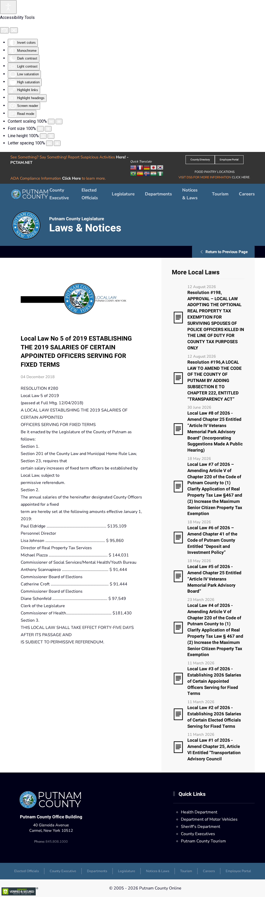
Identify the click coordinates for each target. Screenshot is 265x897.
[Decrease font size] (40, 128)
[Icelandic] (147, 173)
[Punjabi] (153, 173)
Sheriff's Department (200, 826)
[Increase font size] (48, 128)
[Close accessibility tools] (14, 30)
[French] (140, 167)
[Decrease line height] (43, 136)
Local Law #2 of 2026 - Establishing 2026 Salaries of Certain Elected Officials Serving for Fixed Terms (214, 716)
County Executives (198, 834)
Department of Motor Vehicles (209, 819)
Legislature (123, 194)
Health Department (199, 812)
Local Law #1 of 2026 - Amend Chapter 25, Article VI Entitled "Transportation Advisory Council (214, 749)
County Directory (200, 159)
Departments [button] (158, 194)
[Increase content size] (59, 121)
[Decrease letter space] (49, 143)
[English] (133, 167)
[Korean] (160, 167)
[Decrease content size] (51, 121)
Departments (97, 871)
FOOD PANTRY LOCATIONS (214, 172)
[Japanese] (153, 167)
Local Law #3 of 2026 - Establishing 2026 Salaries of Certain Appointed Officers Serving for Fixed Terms (214, 681)
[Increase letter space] (57, 143)
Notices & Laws (189, 194)
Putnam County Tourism (203, 841)
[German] (147, 167)
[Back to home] (29, 194)
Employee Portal (229, 159)
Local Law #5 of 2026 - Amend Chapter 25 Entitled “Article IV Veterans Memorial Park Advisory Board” (214, 578)
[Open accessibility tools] (8, 7)
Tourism (220, 194)
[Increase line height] (51, 136)
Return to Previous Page (226, 252)
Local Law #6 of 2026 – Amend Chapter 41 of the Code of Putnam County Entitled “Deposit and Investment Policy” (212, 540)
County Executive (59, 194)
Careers (247, 194)
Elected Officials (90, 194)
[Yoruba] (160, 173)
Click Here (71, 178)
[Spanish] (140, 173)
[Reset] (4, 30)
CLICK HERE (240, 177)
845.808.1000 (51, 841)
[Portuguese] (133, 173)
